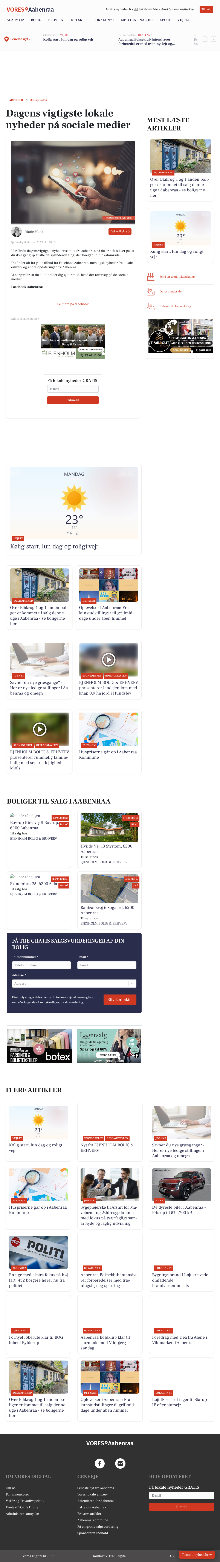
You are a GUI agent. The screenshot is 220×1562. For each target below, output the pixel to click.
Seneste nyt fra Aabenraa (95, 1488)
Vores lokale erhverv (92, 1494)
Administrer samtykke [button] (22, 1514)
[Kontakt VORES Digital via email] (120, 1463)
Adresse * (19, 975)
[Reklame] (73, 341)
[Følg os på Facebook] (100, 1463)
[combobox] (14, 983)
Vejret (183, 20)
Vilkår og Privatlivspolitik (25, 1501)
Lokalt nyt (103, 20)
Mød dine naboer (137, 20)
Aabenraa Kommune (92, 1520)
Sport (165, 20)
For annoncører (17, 1494)
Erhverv (56, 20)
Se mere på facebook (73, 304)
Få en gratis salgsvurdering (97, 1526)
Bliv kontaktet (120, 999)
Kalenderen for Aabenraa (96, 1501)
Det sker (79, 20)
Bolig (36, 20)
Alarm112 (15, 20)
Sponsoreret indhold (92, 1533)
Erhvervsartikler (89, 1514)
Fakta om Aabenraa (91, 1507)
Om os (10, 1488)
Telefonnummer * (25, 957)
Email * (82, 957)
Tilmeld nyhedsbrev (197, 1555)
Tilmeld (206, 9)
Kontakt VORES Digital (23, 1507)
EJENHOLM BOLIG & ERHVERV (33, 838)
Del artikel (117, 231)
